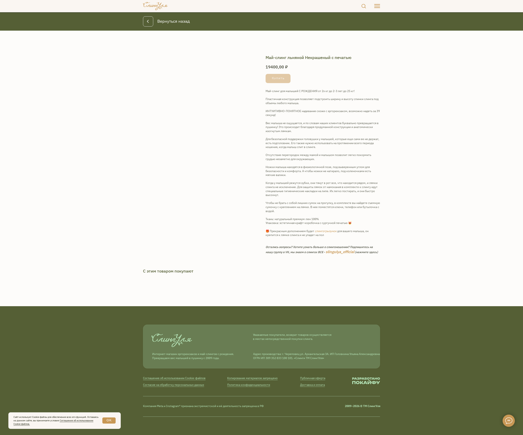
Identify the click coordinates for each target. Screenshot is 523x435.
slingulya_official (340, 251)
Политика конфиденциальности (248, 385)
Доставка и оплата (312, 385)
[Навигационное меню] (377, 6)
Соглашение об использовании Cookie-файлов (174, 378)
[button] (363, 5)
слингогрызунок (326, 231)
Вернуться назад (173, 21)
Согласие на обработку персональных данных (173, 385)
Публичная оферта (312, 378)
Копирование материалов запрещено (252, 378)
